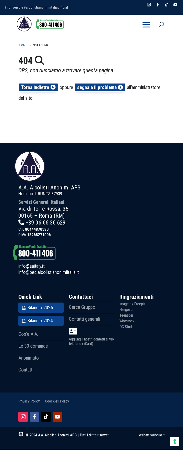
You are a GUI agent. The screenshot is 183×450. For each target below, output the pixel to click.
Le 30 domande (33, 346)
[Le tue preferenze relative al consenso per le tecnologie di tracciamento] (174, 441)
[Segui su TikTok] (46, 417)
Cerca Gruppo (82, 307)
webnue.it (157, 435)
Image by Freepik (132, 304)
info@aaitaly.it (31, 266)
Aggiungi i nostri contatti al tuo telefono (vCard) (91, 341)
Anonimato (28, 358)
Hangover (126, 309)
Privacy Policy (29, 401)
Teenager (126, 315)
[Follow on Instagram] (149, 4)
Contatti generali (84, 319)
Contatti (25, 370)
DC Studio (126, 326)
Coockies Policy (57, 401)
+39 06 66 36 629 (45, 222)
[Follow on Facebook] (158, 4)
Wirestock (126, 321)
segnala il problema (97, 87)
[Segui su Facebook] (34, 417)
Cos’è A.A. (28, 334)
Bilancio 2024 (40, 321)
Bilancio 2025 (40, 307)
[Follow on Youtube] (175, 4)
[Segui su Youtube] (57, 417)
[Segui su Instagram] (23, 417)
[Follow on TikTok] (166, 4)
